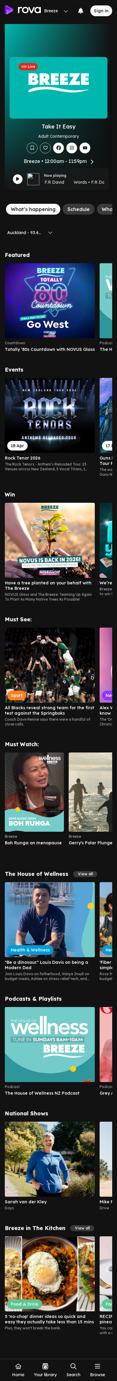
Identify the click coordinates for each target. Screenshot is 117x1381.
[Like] (45, 148)
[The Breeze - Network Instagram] (71, 148)
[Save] (32, 148)
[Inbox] (81, 11)
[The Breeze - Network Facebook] (58, 148)
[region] (58, 307)
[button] (85, 874)
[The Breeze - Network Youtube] (85, 148)
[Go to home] (23, 11)
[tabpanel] (58, 793)
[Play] (17, 179)
